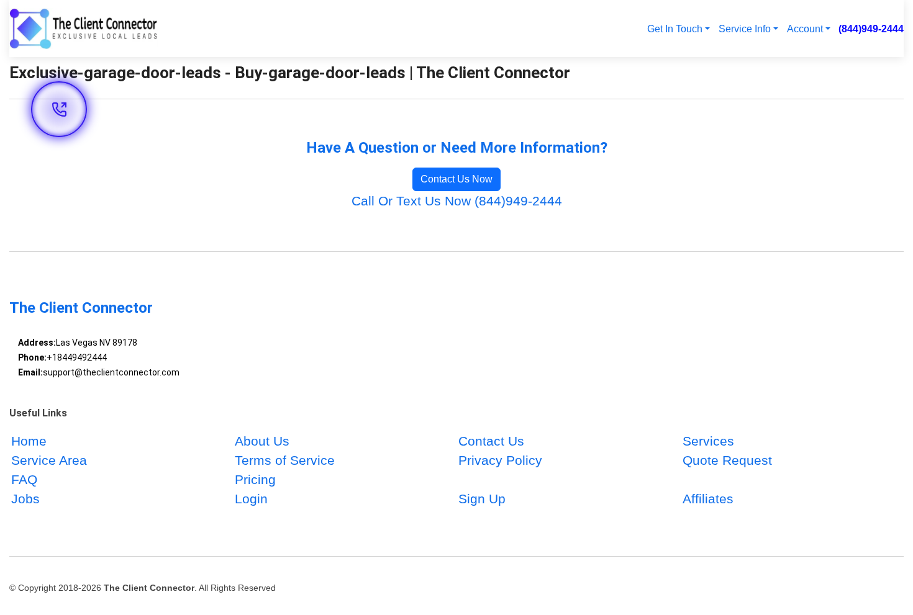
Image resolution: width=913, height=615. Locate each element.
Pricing (255, 479)
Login (251, 499)
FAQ (24, 479)
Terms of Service (285, 460)
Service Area (49, 460)
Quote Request (727, 460)
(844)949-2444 (871, 28)
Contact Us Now (456, 179)
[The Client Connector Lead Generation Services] (83, 28)
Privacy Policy (500, 460)
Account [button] (805, 28)
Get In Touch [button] (674, 28)
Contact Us (491, 441)
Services (708, 441)
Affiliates (708, 499)
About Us (262, 441)
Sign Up (482, 499)
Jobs (25, 499)
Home (29, 441)
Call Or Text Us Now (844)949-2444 (457, 201)
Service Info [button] (745, 28)
